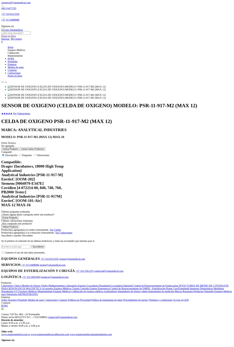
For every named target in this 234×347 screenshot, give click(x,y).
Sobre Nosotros (9, 300)
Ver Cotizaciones (63, 232)
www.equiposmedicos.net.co (15, 334)
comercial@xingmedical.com (16, 2)
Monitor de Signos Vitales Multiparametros (43, 285)
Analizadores (111, 291)
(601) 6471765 (8, 8)
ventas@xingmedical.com (72, 259)
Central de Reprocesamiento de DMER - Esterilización (138, 288)
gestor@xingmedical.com (52, 265)
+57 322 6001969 (31, 277)
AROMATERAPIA (28, 294)
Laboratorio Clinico (11, 285)
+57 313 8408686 (10, 19)
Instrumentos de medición (161, 291)
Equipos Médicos (28, 291)
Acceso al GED (181, 300)
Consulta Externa (89, 288)
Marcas (179, 291)
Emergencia (104, 288)
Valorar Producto (10, 227)
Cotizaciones (51, 300)
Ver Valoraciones (21, 113)
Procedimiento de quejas (135, 300)
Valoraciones (42, 155)
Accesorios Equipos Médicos (57, 288)
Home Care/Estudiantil (178, 288)
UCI (16, 291)
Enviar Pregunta (10, 218)
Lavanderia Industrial (122, 285)
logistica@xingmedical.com (54, 277)
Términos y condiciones (160, 300)
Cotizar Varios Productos (32, 149)
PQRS (4, 305)
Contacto (62, 300)
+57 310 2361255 (84, 271)
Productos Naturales (204, 291)
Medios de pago (36, 300)
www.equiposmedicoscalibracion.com (50, 334)
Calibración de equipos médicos (87, 291)
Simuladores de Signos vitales (133, 291)
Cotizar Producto (10, 149)
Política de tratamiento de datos (107, 300)
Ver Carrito (55, 229)
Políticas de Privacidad (79, 300)
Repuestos (188, 291)
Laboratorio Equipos (76, 285)
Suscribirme (38, 246)
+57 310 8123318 (10, 14)
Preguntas (27, 155)
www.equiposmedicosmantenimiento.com (91, 334)
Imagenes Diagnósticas (201, 288)
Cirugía (76, 288)
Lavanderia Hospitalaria (99, 285)
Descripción (11, 155)
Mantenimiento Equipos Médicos (54, 291)
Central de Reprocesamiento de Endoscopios (156, 285)
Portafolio (22, 300)
